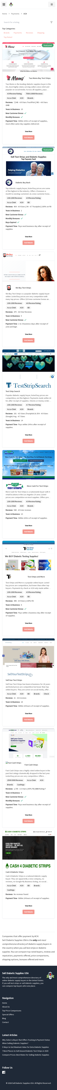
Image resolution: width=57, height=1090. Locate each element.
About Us (6, 1007)
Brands (7, 32)
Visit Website (28, 137)
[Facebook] (4, 1072)
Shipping (40, 32)
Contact (5, 1022)
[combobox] (25, 22)
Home (4, 1003)
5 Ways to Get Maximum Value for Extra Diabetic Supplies (25, 1047)
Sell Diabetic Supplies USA (14, 940)
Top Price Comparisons (11, 1010)
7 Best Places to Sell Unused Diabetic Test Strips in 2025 (25, 1051)
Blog (4, 1018)
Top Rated (8, 37)
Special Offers (8, 1014)
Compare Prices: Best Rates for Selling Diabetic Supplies (25, 1055)
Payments (15, 13)
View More (28, 131)
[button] (51, 4)
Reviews (29, 32)
